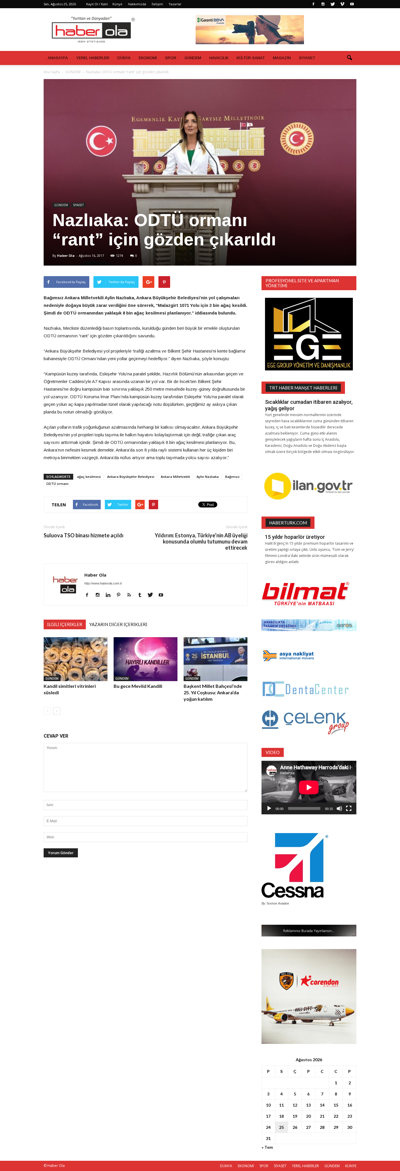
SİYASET (307, 58)
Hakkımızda (137, 4)
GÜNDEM (192, 58)
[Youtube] (352, 4)
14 (322, 1104)
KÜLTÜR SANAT (251, 58)
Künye (117, 4)
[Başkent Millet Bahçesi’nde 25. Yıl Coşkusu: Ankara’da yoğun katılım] (215, 659)
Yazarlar (175, 4)
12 (295, 1104)
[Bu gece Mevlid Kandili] (145, 659)
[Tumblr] (142, 595)
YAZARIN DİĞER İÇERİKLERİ (118, 624)
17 (268, 1116)
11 (281, 1104)
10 (268, 1104)
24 (268, 1127)
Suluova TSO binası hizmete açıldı (84, 535)
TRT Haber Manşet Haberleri (303, 387)
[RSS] (131, 595)
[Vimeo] (342, 4)
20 (308, 1116)
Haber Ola (66, 255)
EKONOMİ (148, 58)
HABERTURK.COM (288, 522)
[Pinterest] (121, 595)
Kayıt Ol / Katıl (97, 4)
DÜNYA (124, 58)
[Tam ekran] (349, 808)
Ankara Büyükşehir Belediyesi (130, 476)
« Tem (267, 1147)
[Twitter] (332, 4)
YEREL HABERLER (92, 58)
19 (295, 1116)
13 (308, 1104)
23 (349, 1116)
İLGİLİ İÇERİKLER (64, 624)
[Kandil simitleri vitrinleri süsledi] (75, 659)
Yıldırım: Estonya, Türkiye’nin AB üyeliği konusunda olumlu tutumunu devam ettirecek (201, 541)
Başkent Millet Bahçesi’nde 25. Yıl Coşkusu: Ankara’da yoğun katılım (213, 692)
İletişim (157, 4)
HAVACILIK (218, 58)
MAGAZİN (282, 58)
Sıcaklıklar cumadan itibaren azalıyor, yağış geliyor (309, 405)
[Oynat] (269, 808)
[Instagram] (323, 4)
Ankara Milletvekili (175, 476)
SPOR (170, 58)
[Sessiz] (339, 808)
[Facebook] (313, 4)
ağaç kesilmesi (89, 476)
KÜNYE (350, 1165)
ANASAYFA (58, 58)
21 (322, 1116)
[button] (349, 58)
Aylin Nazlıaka (207, 476)
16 (349, 1104)
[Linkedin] (110, 595)
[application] (308, 787)
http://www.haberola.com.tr (103, 583)
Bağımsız (232, 476)
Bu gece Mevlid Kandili (138, 686)
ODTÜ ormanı (57, 483)
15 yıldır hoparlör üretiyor (295, 537)
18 (281, 1116)
